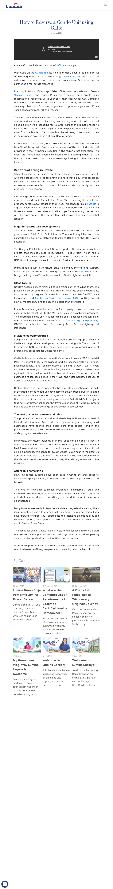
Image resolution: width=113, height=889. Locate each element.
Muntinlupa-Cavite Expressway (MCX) (57, 298)
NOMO (36, 455)
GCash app (41, 72)
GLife (62, 65)
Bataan (85, 271)
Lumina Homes (71, 76)
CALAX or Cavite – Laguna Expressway (76, 320)
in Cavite (91, 203)
